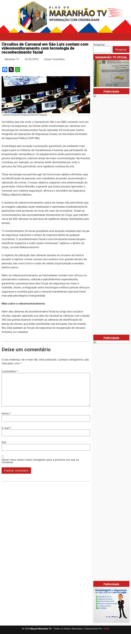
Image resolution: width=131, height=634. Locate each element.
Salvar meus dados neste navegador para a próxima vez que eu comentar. (40, 460)
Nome (6, 413)
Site (4, 442)
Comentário (10, 371)
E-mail (6, 428)
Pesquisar (99, 44)
